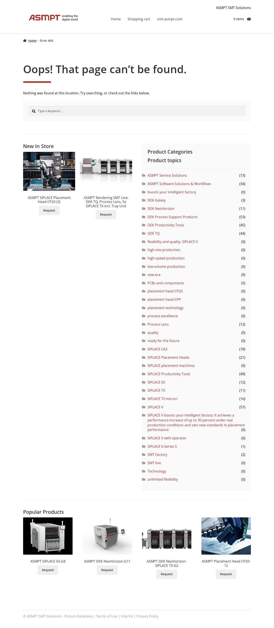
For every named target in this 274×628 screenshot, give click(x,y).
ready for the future (163, 340)
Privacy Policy (147, 616)
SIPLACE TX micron (162, 398)
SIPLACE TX (156, 390)
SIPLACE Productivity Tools (168, 374)
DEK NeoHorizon (160, 208)
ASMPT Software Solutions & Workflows (179, 183)
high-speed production (166, 258)
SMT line (154, 463)
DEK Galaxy (156, 200)
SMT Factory (157, 454)
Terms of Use (106, 616)
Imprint (127, 616)
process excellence (162, 316)
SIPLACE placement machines (171, 365)
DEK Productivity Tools (165, 225)
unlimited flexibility (162, 479)
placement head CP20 (165, 291)
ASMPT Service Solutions (167, 175)
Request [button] (49, 210)
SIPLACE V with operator (166, 438)
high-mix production (163, 249)
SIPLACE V (155, 407)
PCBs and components (165, 283)
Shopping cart (139, 19)
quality (152, 332)
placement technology (165, 307)
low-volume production (166, 266)
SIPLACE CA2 (157, 349)
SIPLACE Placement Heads (168, 357)
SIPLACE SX (156, 382)
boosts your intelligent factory (171, 192)
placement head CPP (164, 299)
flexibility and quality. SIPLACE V (172, 241)
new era (153, 274)
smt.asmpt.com (169, 19)
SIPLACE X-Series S (162, 446)
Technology (156, 471)
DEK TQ (153, 233)
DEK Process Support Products (172, 217)
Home (116, 19)
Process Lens (158, 324)
